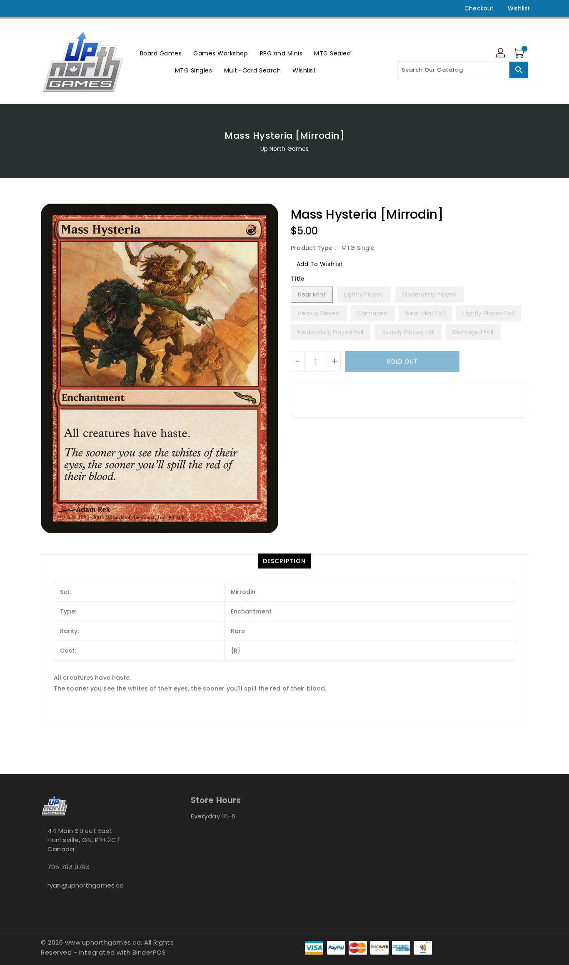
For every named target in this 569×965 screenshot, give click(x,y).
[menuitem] (161, 53)
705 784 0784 (68, 867)
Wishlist (519, 8)
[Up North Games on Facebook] (29, 8)
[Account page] (501, 53)
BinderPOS (149, 952)
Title (298, 278)
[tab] (284, 561)
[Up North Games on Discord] (61, 8)
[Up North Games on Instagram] (45, 8)
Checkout (479, 8)
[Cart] (520, 53)
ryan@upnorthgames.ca (85, 885)
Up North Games (284, 149)
